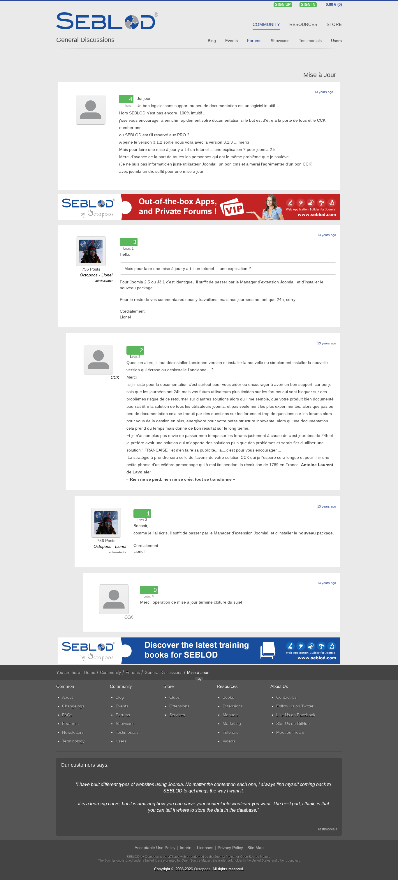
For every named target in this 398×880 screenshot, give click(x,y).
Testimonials (327, 829)
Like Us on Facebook (295, 714)
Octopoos (202, 869)
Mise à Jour (319, 75)
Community (110, 672)
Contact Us (286, 697)
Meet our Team (290, 732)
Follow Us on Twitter (295, 706)
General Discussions (85, 39)
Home (89, 672)
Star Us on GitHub (293, 723)
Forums (133, 672)
